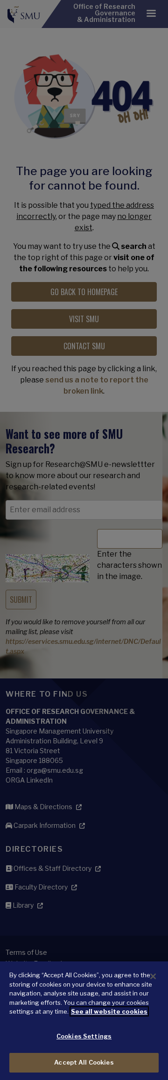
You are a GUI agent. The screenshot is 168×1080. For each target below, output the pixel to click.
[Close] (153, 976)
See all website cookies (109, 1011)
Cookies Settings (84, 1036)
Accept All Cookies (83, 1062)
